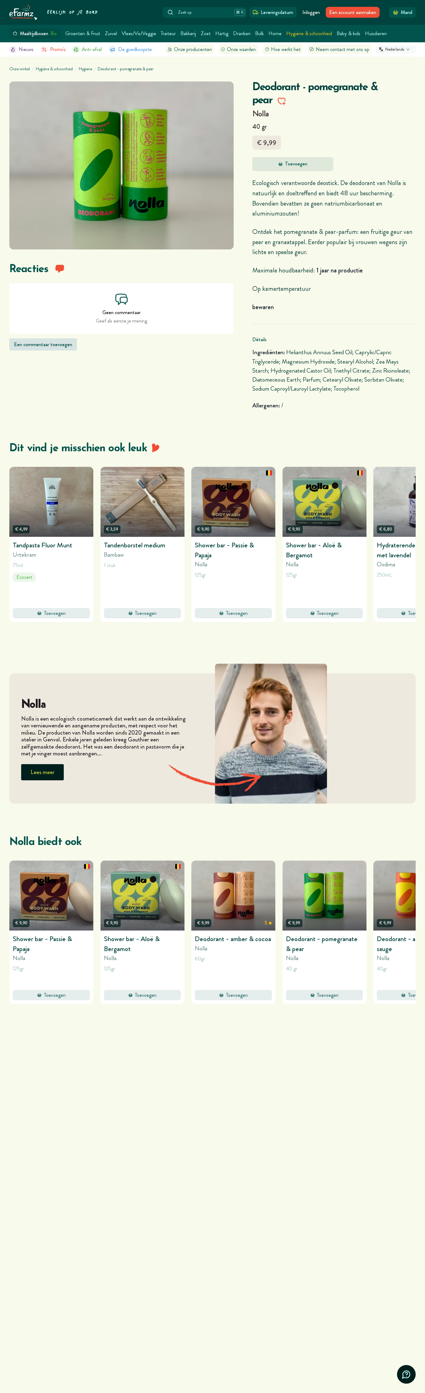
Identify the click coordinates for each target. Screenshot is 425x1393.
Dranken (241, 33)
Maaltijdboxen (38, 33)
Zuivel (111, 33)
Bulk (259, 33)
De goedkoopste (135, 49)
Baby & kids (348, 33)
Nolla (260, 113)
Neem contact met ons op (342, 49)
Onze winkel (19, 69)
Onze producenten (193, 49)
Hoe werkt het (286, 49)
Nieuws (26, 49)
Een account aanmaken (352, 12)
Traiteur (168, 33)
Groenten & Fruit (82, 33)
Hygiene (85, 69)
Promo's (58, 49)
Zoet (206, 33)
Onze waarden (241, 49)
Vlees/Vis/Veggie (139, 33)
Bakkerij (188, 33)
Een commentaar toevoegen (43, 344)
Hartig (221, 33)
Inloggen (311, 12)
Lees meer (42, 772)
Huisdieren (376, 33)
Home (275, 33)
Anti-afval (92, 49)
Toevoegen (296, 163)
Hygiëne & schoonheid (309, 33)
